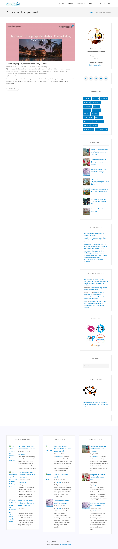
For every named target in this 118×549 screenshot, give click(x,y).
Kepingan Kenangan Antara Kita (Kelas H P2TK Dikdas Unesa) (62, 448)
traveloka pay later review (26, 74)
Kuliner (95, 110)
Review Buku (96, 121)
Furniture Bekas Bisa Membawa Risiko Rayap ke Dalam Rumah (94, 252)
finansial (32, 67)
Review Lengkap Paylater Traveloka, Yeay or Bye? (26, 64)
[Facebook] (86, 78)
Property (97, 117)
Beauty (85, 98)
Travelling (44, 67)
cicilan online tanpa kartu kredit (43, 69)
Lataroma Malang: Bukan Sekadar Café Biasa (95, 289)
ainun (86, 297)
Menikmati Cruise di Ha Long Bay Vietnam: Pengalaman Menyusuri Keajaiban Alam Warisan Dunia (95, 246)
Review (38, 67)
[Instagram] (105, 78)
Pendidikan (87, 117)
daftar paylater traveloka (28, 71)
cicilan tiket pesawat (12, 71)
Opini (85, 114)
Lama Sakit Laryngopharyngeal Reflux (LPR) (100, 181)
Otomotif (94, 114)
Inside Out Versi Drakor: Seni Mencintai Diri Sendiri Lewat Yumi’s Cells (26, 503)
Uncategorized (100, 129)
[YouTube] (100, 78)
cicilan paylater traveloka (62, 69)
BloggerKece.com (65, 544)
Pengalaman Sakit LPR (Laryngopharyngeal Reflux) (98, 162)
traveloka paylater (41, 74)
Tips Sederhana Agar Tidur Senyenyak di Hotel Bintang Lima (27, 474)
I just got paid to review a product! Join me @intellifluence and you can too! (95, 404)
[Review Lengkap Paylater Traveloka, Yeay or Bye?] (40, 42)
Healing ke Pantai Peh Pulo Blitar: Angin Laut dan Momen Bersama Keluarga (95, 240)
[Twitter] (90, 78)
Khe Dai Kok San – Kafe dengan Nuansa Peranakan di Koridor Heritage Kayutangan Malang (96, 282)
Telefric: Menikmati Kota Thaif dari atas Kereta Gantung (99, 152)
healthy (86, 110)
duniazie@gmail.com (96, 65)
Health (95, 106)
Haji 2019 (86, 106)
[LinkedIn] (95, 78)
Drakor (103, 98)
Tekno (85, 125)
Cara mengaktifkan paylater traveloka (20, 69)
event (85, 102)
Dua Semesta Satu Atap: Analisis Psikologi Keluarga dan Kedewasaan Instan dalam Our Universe (95, 258)
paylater (58, 71)
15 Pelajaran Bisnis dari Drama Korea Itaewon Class (98, 201)
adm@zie (23, 67)
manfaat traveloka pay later (46, 71)
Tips (93, 125)
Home (91, 12)
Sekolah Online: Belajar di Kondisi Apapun (94, 293)
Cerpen (95, 98)
